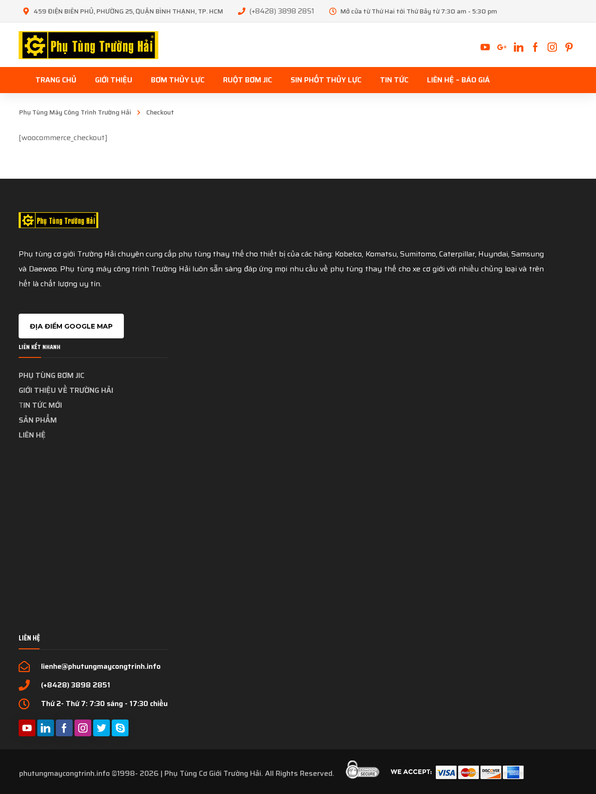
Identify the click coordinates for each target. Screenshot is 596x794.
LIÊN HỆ (32, 435)
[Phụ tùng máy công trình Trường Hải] (88, 44)
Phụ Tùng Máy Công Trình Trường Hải (75, 112)
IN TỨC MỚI (42, 405)
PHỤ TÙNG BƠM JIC (51, 375)
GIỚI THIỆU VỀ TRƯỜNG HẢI (66, 390)
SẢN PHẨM (38, 420)
